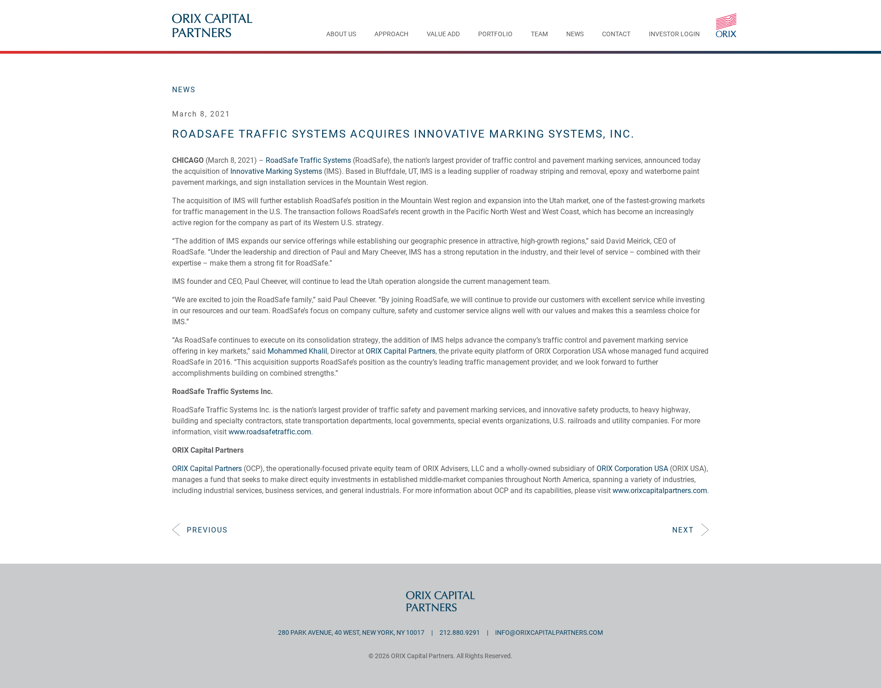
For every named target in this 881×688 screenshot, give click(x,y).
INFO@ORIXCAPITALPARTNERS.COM (549, 632)
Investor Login (674, 34)
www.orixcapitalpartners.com (660, 490)
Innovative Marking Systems (276, 171)
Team (539, 34)
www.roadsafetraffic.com (270, 431)
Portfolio (495, 34)
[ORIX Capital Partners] (726, 25)
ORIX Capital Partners (400, 350)
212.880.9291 (460, 632)
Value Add (443, 34)
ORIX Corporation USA (632, 468)
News (575, 34)
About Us (341, 34)
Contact (616, 34)
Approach (391, 34)
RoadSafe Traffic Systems (307, 160)
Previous (207, 529)
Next (683, 529)
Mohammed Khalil (297, 350)
